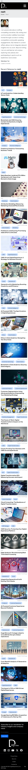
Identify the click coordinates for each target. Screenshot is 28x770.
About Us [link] (14, 758)
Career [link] (14, 761)
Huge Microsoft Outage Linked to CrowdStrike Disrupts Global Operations (12, 634)
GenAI (3, 281)
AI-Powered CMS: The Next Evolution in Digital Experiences (13, 312)
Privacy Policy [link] (14, 756)
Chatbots (4, 603)
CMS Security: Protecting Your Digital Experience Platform (14, 530)
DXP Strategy (5, 526)
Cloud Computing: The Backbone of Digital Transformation (13, 503)
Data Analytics (14, 201)
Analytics (9, 90)
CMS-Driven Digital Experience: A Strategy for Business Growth (12, 258)
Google (4, 712)
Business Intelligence (15, 145)
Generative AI (12, 281)
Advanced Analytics (7, 388)
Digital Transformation (13, 445)
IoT (3, 90)
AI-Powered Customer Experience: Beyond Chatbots (13, 607)
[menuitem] (2, 14)
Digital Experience (6, 117)
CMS (3, 254)
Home (2, 14)
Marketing (4, 201)
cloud (15, 499)
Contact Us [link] (14, 764)
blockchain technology (19, 117)
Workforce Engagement (8, 417)
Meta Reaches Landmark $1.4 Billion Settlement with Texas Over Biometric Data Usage (13, 177)
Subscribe (4, 736)
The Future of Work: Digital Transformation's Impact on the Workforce (12, 421)
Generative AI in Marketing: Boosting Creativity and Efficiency (13, 285)
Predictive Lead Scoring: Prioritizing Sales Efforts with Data (13, 231)
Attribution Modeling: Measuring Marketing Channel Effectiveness (12, 204)
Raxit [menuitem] (7, 14)
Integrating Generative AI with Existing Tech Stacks (11, 580)
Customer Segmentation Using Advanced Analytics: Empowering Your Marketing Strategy (12, 393)
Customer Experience (15, 603)
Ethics (3, 335)
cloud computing (6, 499)
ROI (3, 472)
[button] (2, 1)
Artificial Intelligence (13, 308)
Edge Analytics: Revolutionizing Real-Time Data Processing (13, 553)
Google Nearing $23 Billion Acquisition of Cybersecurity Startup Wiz (14, 716)
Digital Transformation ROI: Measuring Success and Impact (11, 476)
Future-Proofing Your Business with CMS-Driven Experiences (13, 449)
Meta (3, 172)
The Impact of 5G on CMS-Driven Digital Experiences (12, 689)
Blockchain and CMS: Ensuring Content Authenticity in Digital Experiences (11, 121)
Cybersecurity (5, 630)
